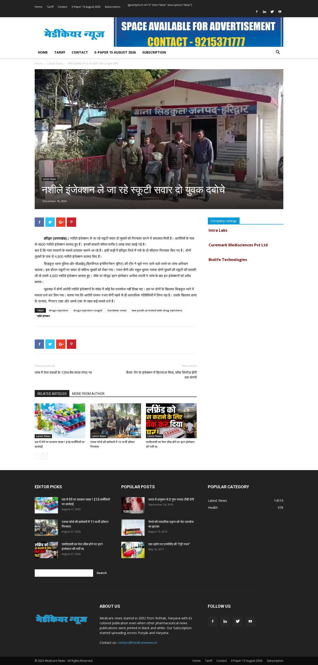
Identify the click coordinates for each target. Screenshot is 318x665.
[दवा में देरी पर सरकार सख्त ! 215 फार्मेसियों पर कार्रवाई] (60, 420)
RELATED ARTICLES (52, 394)
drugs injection (58, 310)
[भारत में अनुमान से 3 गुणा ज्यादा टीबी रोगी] (133, 505)
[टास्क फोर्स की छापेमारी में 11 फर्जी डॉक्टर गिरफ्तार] (115, 420)
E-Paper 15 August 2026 (86, 6)
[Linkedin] (264, 11)
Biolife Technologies (228, 253)
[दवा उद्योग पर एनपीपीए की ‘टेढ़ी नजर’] (133, 550)
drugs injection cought (87, 310)
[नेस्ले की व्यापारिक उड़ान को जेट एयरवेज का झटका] (133, 527)
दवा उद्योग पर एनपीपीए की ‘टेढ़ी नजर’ (169, 544)
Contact (62, 6)
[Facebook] (256, 11)
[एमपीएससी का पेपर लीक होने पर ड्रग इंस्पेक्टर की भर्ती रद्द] (171, 420)
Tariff (50, 6)
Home (38, 6)
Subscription (112, 6)
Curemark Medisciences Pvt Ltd (238, 238)
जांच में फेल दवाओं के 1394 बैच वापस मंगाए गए (63, 372)
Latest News (55, 63)
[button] (277, 53)
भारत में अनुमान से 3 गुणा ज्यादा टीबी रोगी (171, 499)
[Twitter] (272, 11)
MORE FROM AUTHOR (88, 394)
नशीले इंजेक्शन (43, 316)
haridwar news (117, 310)
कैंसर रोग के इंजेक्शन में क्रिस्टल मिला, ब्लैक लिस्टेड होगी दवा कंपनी (161, 375)
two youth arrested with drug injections (157, 310)
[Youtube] (279, 11)
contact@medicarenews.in (137, 642)
